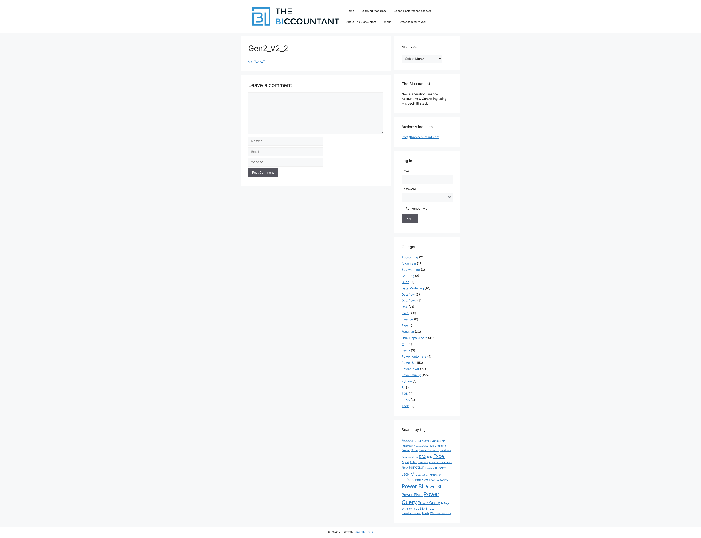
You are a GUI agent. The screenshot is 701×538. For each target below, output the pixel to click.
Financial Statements (440, 462)
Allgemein (409, 263)
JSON (405, 474)
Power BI (408, 363)
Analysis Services (431, 440)
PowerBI (432, 486)
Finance (407, 319)
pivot (425, 480)
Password (409, 189)
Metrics (425, 475)
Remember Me (416, 208)
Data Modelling (413, 288)
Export (405, 462)
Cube (405, 282)
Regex (447, 503)
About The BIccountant (361, 22)
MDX (418, 474)
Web (433, 513)
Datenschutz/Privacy (413, 22)
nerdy (406, 350)
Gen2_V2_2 (256, 61)
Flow (405, 325)
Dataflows (409, 300)
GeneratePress (363, 532)
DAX (405, 307)
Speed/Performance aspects (412, 11)
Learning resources (374, 11)
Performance (411, 480)
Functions (429, 468)
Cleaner (406, 450)
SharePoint (407, 508)
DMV (429, 457)
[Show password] (449, 197)
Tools (405, 406)
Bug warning (411, 269)
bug (432, 445)
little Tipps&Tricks (414, 338)
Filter (413, 462)
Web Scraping (444, 513)
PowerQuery (429, 502)
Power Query (411, 375)
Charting (408, 276)
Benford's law (422, 446)
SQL (405, 394)
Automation (408, 445)
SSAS (406, 400)
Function (408, 331)
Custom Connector (429, 450)
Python (407, 381)
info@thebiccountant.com (420, 137)
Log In (409, 218)
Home (350, 11)
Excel (405, 313)
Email (405, 171)
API (443, 440)
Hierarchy (440, 467)
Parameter (435, 474)
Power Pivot (410, 369)
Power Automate (414, 356)
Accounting (410, 257)
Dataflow (408, 294)
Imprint (387, 22)
